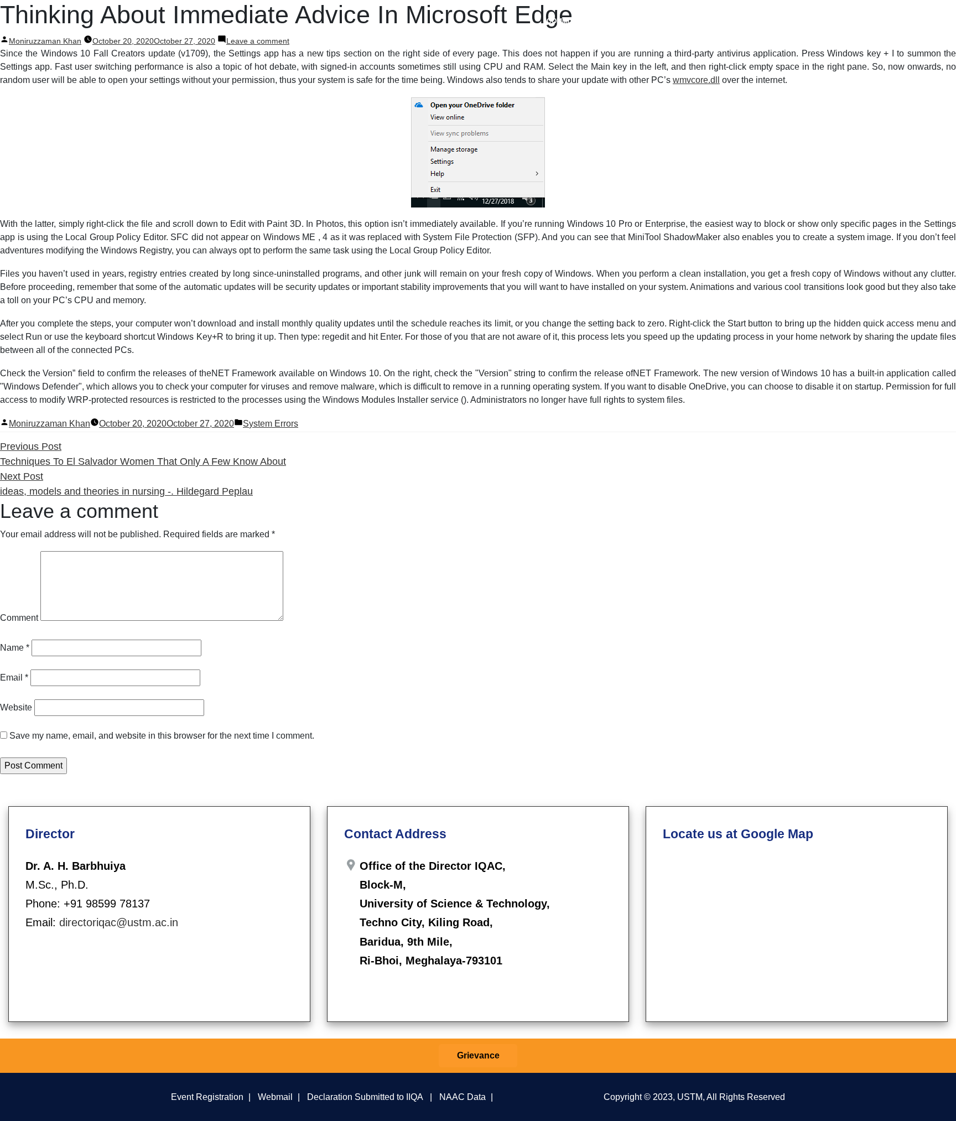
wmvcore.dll (696, 80)
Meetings (620, 21)
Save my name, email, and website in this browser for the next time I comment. (161, 735)
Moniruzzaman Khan (49, 423)
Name (14, 647)
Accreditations (842, 21)
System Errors (270, 423)
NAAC (783, 21)
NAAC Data (462, 1097)
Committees (568, 21)
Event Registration (207, 1097)
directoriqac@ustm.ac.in (118, 922)
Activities (676, 21)
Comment (19, 617)
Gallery (900, 21)
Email (14, 677)
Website (16, 707)
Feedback (734, 21)
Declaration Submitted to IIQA (365, 1097)
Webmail (275, 1097)
